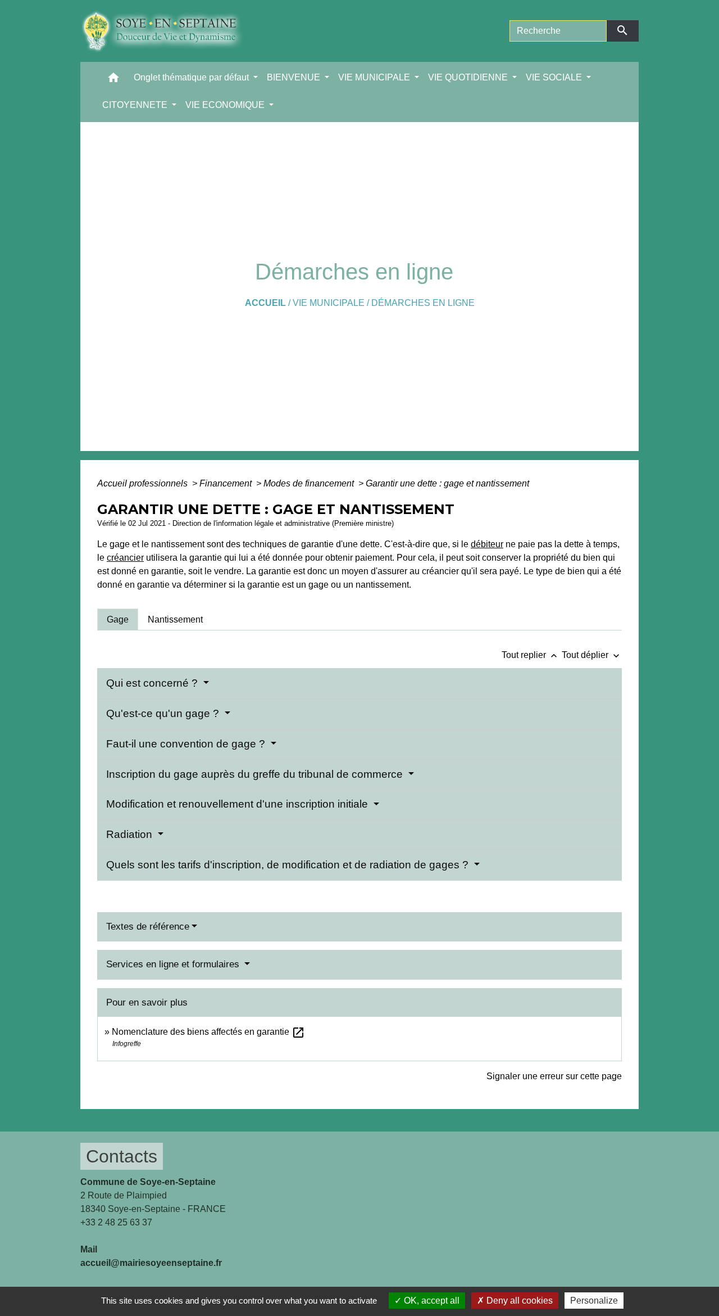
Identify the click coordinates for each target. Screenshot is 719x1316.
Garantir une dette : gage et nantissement (447, 483)
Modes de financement (309, 483)
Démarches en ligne (423, 303)
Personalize (594, 1300)
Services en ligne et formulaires (174, 964)
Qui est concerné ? (153, 683)
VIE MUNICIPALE (329, 303)
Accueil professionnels (143, 483)
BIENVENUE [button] (294, 77)
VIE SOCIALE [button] (555, 77)
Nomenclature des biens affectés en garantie (208, 1031)
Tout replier (530, 655)
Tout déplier (592, 655)
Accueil (265, 303)
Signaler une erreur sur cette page (554, 1076)
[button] (113, 80)
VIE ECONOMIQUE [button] (226, 105)
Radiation (130, 834)
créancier (125, 557)
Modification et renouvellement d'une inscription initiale (238, 804)
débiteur (487, 544)
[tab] (117, 619)
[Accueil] (170, 31)
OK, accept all (430, 1300)
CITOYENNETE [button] (136, 105)
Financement (226, 483)
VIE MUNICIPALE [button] (375, 77)
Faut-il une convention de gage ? (187, 744)
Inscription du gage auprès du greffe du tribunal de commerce (256, 774)
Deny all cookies (518, 1300)
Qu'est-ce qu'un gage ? (164, 713)
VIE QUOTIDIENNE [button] (469, 77)
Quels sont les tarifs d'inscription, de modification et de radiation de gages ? (288, 865)
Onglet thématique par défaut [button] (192, 77)
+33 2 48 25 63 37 (116, 1222)
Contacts (121, 1156)
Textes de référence (147, 926)
